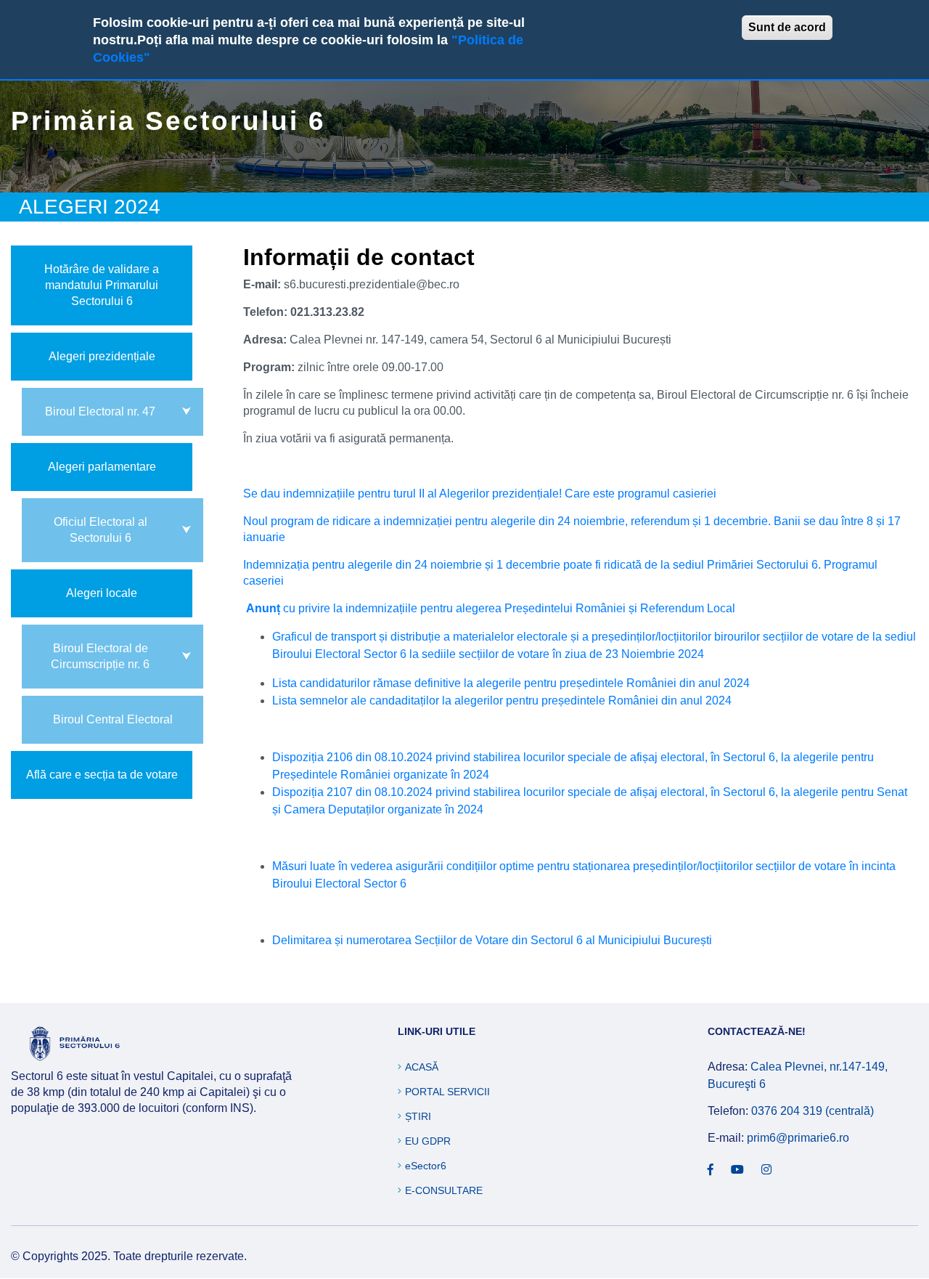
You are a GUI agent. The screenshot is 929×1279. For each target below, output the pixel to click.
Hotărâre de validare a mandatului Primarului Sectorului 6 (101, 285)
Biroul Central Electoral (113, 719)
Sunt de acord (787, 27)
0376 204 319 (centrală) (812, 1111)
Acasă (421, 1067)
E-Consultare (444, 1190)
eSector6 (425, 1166)
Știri (418, 1116)
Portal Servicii (447, 1091)
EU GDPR (428, 1141)
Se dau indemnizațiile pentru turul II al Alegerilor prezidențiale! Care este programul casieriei (479, 493)
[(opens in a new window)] (710, 1170)
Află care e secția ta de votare (102, 774)
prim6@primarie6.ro (798, 1138)
